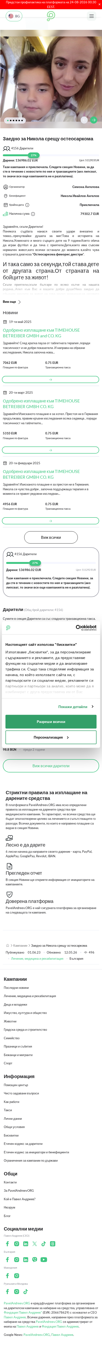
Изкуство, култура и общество (25, 1013)
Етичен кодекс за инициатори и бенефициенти (36, 1152)
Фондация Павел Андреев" (23, 1312)
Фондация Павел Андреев (60, 1326)
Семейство (11, 1038)
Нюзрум (9, 1207)
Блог (7, 1216)
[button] (8, 120)
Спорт (8, 1063)
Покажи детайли (72, 707)
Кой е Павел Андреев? (19, 1199)
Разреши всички (51, 722)
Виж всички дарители (51, 765)
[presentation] (84, 120)
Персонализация (48, 737)
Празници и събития (18, 1046)
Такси (8, 1110)
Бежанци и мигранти (18, 1055)
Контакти (10, 1182)
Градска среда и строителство (25, 1029)
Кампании (20, 945)
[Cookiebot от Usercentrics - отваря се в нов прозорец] (76, 628)
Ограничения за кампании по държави (31, 1160)
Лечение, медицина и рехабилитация (37, 958)
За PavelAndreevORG (19, 1190)
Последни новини (16, 988)
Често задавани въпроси (21, 1093)
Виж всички (51, 537)
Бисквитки (11, 1135)
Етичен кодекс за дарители (23, 1144)
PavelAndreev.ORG (17, 1303)
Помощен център (16, 1085)
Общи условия (14, 1127)
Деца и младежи (15, 1004)
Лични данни (13, 1118)
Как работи (11, 1102)
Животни (10, 1021)
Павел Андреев (15, 1317)
